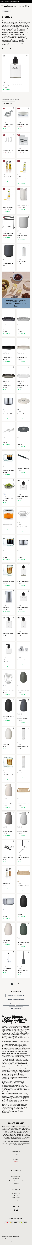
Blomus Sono (9, 1004)
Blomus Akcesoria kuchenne (16, 999)
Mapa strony (5, 1238)
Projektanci (16, 1183)
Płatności (16, 1195)
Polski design (16, 1178)
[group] (15, 73)
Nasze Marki (7, 11)
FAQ (16, 1164)
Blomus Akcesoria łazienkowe (16, 995)
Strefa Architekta (16, 1157)
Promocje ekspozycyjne (16, 1176)
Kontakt (16, 1173)
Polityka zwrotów (16, 1197)
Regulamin (16, 1236)
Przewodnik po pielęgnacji (16, 1180)
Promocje (16, 1161)
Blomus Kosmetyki (16, 1008)
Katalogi (16, 1200)
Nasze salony (16, 1159)
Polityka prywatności (7, 1236)
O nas (16, 1154)
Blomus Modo (22, 1004)
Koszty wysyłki (16, 1193)
